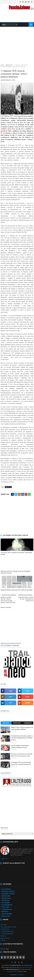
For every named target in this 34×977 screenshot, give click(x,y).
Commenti (28, 723)
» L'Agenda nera (6, 909)
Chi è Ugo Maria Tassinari (8, 927)
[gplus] (29, 2)
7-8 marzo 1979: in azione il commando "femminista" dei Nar (16, 553)
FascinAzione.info (16, 965)
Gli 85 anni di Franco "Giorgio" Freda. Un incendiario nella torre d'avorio (15, 572)
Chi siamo (4, 925)
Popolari (17, 723)
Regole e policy (5, 938)
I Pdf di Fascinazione (7, 933)
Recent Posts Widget (5, 949)
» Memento (4, 911)
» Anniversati (5, 916)
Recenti (6, 723)
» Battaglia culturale (8, 893)
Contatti (3, 940)
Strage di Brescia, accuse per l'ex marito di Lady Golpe (16, 590)
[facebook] (20, 2)
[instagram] (31, 2)
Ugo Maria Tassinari (25, 967)
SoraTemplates (20, 974)
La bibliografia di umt (7, 931)
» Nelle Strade (5, 896)
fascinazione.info (11, 971)
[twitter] (23, 2)
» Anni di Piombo (6, 914)
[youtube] (25, 2)
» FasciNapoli (5, 902)
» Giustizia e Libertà (7, 891)
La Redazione (5, 929)
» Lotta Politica (6, 889)
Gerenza (3, 936)
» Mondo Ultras (6, 898)
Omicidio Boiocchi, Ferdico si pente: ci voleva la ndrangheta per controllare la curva (22, 738)
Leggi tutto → (5, 858)
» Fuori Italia (5, 907)
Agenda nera (9, 65)
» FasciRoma (5, 900)
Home (2, 65)
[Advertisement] (17, 45)
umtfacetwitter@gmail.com (13, 969)
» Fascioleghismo (6, 905)
